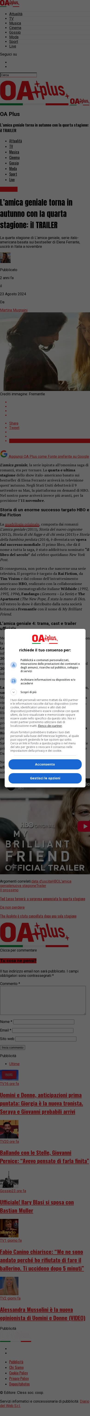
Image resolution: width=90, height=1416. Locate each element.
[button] (45, 692)
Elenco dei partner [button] (50, 726)
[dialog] (45, 708)
